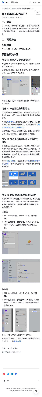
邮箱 (6, 8)
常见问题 (13, 8)
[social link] (5, 374)
